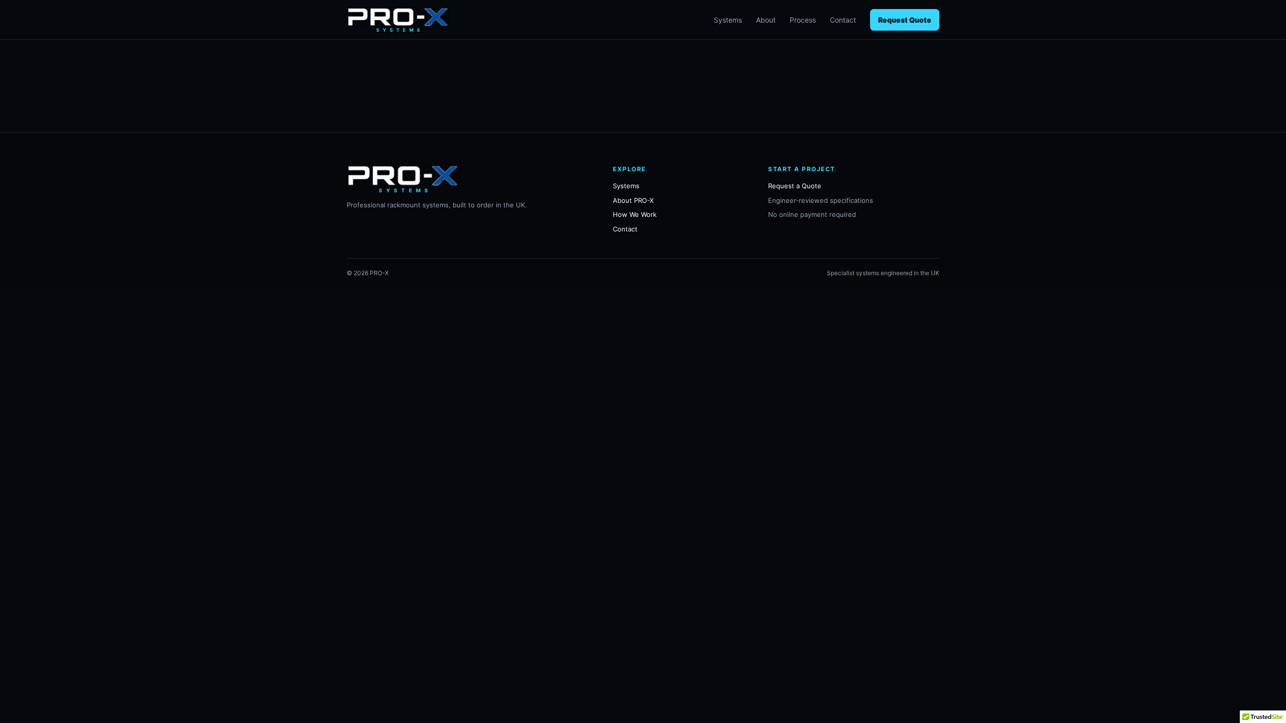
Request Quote (904, 20)
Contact (843, 20)
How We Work (635, 214)
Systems (728, 20)
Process (803, 20)
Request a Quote (794, 186)
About (766, 20)
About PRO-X (633, 200)
